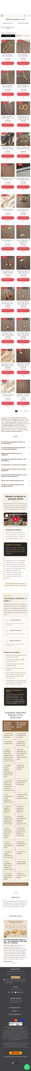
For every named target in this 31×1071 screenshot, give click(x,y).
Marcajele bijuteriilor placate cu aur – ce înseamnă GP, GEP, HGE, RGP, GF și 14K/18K (15, 941)
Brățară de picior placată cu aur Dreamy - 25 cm (7, 179)
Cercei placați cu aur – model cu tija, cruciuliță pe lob (7, 148)
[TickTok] (18, 992)
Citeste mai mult (8, 961)
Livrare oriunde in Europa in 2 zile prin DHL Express (15, 1056)
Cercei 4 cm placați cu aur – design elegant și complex (23, 148)
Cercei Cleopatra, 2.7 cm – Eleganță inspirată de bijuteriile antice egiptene (23, 117)
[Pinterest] (12, 992)
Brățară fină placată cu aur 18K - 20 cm (7, 240)
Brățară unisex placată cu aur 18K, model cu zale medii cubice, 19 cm (23, 272)
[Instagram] (22, 992)
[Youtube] (15, 992)
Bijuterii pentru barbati (23, 23)
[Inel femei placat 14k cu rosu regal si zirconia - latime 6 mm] (23, 201)
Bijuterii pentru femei (8, 23)
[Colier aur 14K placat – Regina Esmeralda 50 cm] (23, 77)
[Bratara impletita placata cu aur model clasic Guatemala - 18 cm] (23, 170)
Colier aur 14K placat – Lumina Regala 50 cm (23, 55)
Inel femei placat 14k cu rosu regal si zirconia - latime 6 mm (23, 210)
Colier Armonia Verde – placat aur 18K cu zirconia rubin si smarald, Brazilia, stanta (23, 334)
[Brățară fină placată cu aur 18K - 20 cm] (8, 232)
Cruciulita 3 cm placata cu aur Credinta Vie (7, 395)
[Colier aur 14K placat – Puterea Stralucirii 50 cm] (8, 46)
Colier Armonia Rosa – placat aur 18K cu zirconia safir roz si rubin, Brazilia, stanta (7, 334)
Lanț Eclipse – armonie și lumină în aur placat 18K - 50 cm (23, 396)
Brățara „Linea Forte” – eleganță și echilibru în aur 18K (7, 117)
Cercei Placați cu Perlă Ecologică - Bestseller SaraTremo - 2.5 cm (7, 272)
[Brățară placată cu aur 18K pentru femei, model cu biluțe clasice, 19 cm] (23, 355)
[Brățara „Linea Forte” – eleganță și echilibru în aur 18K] (8, 108)
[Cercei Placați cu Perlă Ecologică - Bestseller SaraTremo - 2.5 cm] (8, 263)
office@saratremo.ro (16, 1002)
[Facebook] (9, 992)
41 (25, 411)
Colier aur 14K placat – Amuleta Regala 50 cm (7, 86)
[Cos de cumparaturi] (25, 15)
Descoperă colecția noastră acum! (15, 884)
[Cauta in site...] (29, 15)
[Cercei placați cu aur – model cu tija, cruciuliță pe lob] (8, 139)
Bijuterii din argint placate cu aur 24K (8, 28)
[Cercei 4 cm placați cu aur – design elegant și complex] (23, 139)
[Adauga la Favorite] (8, 66)
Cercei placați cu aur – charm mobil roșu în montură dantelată (8, 303)
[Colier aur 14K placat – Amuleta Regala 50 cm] (8, 77)
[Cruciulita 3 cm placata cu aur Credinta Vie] (8, 386)
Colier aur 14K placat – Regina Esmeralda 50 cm (23, 86)
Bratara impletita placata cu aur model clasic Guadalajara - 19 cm (23, 241)
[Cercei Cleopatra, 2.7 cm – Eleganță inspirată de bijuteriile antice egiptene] (23, 108)
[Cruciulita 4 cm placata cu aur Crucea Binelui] (8, 201)
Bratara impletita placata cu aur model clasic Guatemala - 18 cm (23, 179)
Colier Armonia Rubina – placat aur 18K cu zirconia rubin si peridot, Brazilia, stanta (23, 303)
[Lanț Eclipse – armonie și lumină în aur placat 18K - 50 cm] (23, 386)
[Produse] (2, 16)
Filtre (9, 35)
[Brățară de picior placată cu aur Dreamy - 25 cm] (8, 170)
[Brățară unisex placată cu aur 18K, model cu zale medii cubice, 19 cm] (23, 263)
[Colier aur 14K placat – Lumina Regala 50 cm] (23, 46)
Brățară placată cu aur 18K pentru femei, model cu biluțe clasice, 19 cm (23, 365)
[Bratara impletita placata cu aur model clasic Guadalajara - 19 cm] (23, 232)
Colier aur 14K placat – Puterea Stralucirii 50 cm (8, 55)
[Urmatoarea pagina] (27, 411)
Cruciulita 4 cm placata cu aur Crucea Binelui (7, 210)
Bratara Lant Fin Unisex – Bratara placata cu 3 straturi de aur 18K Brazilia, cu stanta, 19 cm (7, 365)
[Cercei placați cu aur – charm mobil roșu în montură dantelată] (8, 294)
